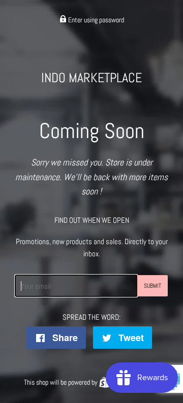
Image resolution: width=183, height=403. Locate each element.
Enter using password (95, 19)
